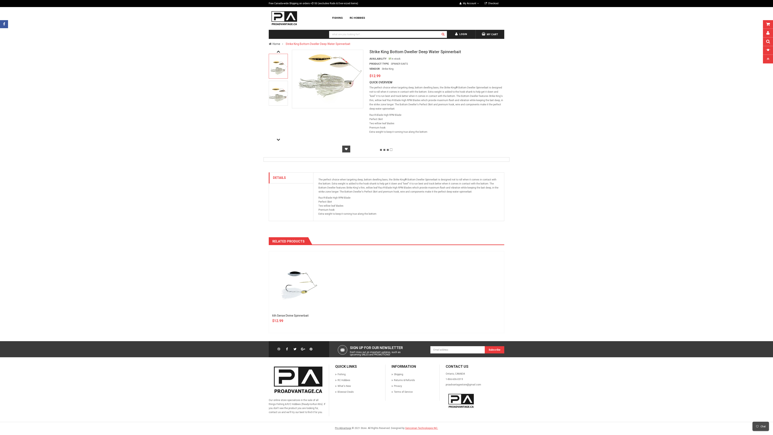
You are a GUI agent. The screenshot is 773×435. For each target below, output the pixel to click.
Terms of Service (403, 391)
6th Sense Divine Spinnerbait (290, 315)
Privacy (398, 386)
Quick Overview (380, 82)
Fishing (342, 374)
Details (279, 178)
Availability (377, 58)
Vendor (374, 68)
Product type (379, 63)
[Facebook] (4, 24)
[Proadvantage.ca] (297, 379)
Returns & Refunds (404, 380)
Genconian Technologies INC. (421, 428)
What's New (344, 386)
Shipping (398, 374)
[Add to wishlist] (346, 149)
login (463, 34)
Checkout (493, 3)
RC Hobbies (344, 380)
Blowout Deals (346, 391)
